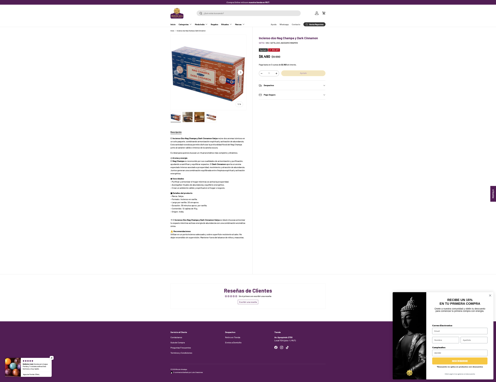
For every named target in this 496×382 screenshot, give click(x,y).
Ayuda (273, 24)
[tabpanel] (208, 200)
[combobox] (249, 13)
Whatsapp (284, 24)
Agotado (303, 73)
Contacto (296, 24)
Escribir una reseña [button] (248, 302)
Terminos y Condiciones (181, 353)
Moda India (199, 24)
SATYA (261, 43)
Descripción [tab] (176, 132)
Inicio (173, 24)
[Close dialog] (490, 295)
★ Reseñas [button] (493, 193)
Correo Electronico (442, 325)
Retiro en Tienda (232, 337)
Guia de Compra (178, 342)
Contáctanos (176, 337)
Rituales (225, 24)
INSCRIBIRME (460, 361)
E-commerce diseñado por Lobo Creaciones (188, 372)
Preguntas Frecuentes (181, 347)
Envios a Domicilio (233, 342)
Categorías (184, 24)
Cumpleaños (438, 347)
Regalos (214, 24)
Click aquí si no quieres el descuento (460, 374)
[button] (324, 13)
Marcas (238, 24)
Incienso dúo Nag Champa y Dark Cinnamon (191, 30)
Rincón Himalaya (181, 369)
